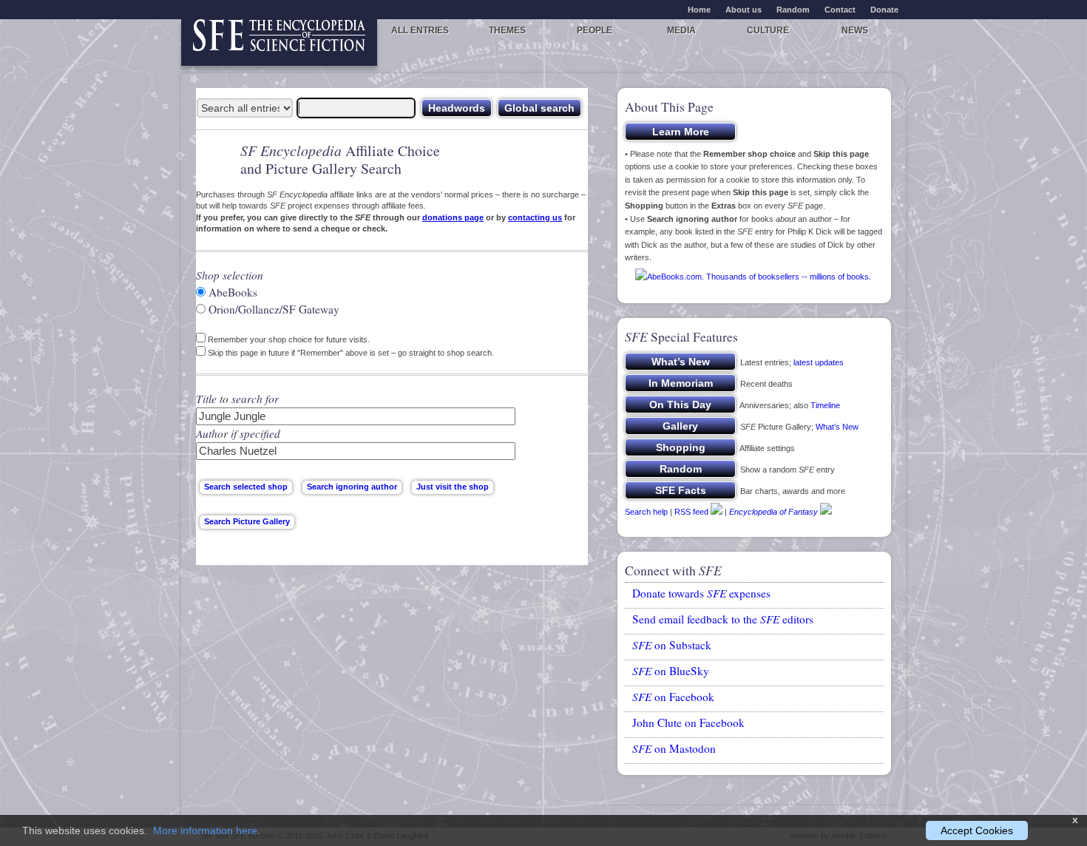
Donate (884, 9)
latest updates (818, 362)
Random (793, 9)
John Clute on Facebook (688, 722)
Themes (507, 30)
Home (699, 9)
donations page (453, 217)
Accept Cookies (977, 830)
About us (743, 9)
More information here (205, 830)
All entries (420, 30)
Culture (768, 30)
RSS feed (691, 511)
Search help (646, 511)
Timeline (825, 405)
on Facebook (673, 696)
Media (681, 30)
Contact (840, 9)
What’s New (837, 426)
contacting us (535, 217)
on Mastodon (674, 748)
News (855, 30)
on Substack (671, 644)
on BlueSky (670, 670)
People (594, 30)
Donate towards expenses (701, 593)
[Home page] (279, 42)
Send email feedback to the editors (722, 619)
